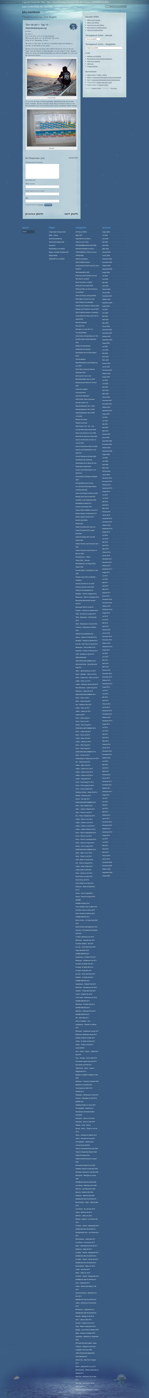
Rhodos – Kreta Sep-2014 (83, 795)
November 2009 (107, 866)
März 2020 (105, 468)
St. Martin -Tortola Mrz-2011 (84, 970)
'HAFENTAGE (80, 255)
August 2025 (106, 272)
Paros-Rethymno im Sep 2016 (84, 883)
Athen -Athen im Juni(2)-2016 (84, 859)
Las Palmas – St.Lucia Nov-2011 (85, 1242)
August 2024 (106, 306)
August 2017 (106, 572)
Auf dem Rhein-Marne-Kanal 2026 (86, 429)
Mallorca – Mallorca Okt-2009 (84, 1192)
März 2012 (105, 771)
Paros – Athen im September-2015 (86, 832)
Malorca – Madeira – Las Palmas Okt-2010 (87, 1220)
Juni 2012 (105, 761)
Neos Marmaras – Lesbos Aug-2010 (86, 688)
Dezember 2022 (107, 370)
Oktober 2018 (106, 525)
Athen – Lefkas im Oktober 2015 (85, 809)
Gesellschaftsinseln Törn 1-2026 (85, 406)
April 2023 (105, 356)
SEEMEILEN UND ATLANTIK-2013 (86, 1262)
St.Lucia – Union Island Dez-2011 (86, 974)
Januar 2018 (106, 555)
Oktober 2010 (106, 828)
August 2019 (106, 491)
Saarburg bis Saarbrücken (83, 466)
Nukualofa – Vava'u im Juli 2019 (85, 1118)
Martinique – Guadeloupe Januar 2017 (87, 1031)
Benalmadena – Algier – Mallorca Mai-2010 (87, 1203)
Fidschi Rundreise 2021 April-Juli (85, 527)
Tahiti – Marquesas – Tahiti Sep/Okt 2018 (86, 618)
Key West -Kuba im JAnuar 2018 (85, 910)
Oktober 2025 (106, 265)
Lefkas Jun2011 (80, 714)
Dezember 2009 (107, 862)
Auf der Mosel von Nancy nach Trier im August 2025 (87, 317)
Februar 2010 (106, 855)
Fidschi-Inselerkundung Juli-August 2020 (86, 1160)
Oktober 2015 (106, 643)
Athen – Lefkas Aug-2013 (83, 731)
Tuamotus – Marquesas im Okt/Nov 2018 (86, 628)
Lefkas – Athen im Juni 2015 (84, 819)
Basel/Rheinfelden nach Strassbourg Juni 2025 (86, 364)
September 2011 (107, 791)
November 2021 (107, 404)
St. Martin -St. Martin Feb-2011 (85, 964)
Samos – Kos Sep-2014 (83, 799)
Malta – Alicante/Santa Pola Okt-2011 (87, 1246)
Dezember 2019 (107, 478)
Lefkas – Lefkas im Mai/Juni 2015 (85, 829)
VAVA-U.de (90, 64)
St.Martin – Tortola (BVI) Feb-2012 (86, 991)
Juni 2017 (105, 579)
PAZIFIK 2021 (80, 1101)
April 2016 (105, 626)
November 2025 (107, 262)
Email (34, 191)
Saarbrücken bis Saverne (83, 349)
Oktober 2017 (106, 565)
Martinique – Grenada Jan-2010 (85, 940)
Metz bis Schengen (81, 322)
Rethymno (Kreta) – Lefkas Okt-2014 (86, 792)
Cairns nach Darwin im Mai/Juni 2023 (87, 493)
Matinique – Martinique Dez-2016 (85, 1011)
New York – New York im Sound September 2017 (85, 1384)
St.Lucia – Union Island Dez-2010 (86, 947)
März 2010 (105, 852)
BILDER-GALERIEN (81, 520)
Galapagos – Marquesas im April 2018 (87, 1095)
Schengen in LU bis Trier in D (84, 329)
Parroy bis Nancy (81, 392)
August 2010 (106, 835)
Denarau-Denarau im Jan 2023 (85, 583)
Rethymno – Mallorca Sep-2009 (85, 1195)
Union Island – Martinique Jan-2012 (86, 997)
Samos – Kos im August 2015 (84, 846)
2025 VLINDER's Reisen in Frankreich (87, 312)
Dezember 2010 (107, 822)
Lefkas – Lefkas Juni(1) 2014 (84, 768)
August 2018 (106, 532)
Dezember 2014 (107, 673)
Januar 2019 (106, 515)
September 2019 (107, 488)
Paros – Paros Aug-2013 (83, 748)
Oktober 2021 (106, 407)
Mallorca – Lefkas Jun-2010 (84, 1215)
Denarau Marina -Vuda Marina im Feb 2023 (87, 571)
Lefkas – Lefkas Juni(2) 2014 (84, 772)
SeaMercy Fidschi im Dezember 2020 (87, 1169)
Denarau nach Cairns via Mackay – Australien (86, 578)
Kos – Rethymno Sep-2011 (84, 704)
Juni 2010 (105, 842)
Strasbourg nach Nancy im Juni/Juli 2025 (86, 384)
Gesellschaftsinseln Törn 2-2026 (85, 409)
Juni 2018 (105, 539)
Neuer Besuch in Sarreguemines (97, 27)
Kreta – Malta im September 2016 (85, 1326)
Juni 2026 (105, 238)
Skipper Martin (48, 6)
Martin (29, 31)
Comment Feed (73, 157)
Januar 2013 (106, 748)
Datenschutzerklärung (59, 2)
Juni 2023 (105, 350)
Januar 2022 (106, 397)
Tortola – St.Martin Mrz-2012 (84, 994)
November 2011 (107, 785)
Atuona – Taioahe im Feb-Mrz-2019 (86, 637)
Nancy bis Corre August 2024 (84, 285)
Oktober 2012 (106, 758)
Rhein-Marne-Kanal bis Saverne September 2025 (85, 370)
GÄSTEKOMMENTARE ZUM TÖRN (86, 245)
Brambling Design (96, 88)
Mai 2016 (105, 623)
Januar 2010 (106, 859)
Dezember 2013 (107, 710)
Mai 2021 (105, 424)
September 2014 (107, 683)
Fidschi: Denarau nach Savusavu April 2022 (87, 545)
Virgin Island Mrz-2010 (82, 950)
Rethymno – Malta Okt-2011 (84, 1249)
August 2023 (106, 343)
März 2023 (105, 360)
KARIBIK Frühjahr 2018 (82, 903)
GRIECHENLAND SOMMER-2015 (86, 802)
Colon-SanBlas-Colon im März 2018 (86, 907)
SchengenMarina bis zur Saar (84, 483)
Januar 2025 (106, 292)
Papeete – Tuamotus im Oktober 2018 (87, 610)
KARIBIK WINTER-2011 (83, 954)
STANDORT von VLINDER (62, 6)
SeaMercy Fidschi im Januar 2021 (86, 1105)
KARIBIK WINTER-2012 (83, 980)
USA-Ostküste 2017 (81, 1356)
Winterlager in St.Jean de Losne (85, 299)
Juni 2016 (105, 619)
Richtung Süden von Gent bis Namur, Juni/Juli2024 (87, 290)
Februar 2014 (106, 704)
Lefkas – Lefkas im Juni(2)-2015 (85, 826)
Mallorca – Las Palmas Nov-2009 (85, 1189)
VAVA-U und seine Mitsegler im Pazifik (87, 1390)
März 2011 (105, 812)
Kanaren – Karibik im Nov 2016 (85, 1323)
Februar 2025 (106, 289)
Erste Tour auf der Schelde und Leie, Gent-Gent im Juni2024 (86, 277)
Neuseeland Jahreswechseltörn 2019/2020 (85, 1113)
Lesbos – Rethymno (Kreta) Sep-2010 (87, 684)
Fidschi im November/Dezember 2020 (87, 1148)
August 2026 (106, 232)
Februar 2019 (106, 512)
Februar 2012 (106, 775)
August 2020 (106, 454)
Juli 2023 (105, 346)
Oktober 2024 (106, 299)
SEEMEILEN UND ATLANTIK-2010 (86, 1199)
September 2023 (107, 340)
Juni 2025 (105, 279)
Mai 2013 (105, 734)
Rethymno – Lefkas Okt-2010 (84, 691)
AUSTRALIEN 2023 (81, 490)
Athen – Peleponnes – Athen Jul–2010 (87, 677)
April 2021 (105, 427)
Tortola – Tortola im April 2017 (84, 1044)
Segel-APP (79, 235)
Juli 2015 (105, 653)
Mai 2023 (105, 353)
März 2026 (105, 249)
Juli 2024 (105, 309)
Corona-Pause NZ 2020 (83, 1145)
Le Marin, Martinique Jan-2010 (85, 937)
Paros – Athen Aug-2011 (83, 718)
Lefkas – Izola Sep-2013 (83, 1269)
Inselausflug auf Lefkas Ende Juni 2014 (87, 758)
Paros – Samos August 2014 (84, 789)
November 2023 (107, 333)
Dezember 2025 (107, 259)
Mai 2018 (105, 542)
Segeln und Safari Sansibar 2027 (32, 6)
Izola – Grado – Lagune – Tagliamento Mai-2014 (87, 1052)
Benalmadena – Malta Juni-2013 (85, 1266)
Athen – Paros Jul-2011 (83, 698)
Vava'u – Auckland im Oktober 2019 (86, 1135)
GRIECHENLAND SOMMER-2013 (86, 728)
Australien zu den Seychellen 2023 (86, 500)
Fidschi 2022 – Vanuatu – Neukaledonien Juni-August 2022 (86, 561)
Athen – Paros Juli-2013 (83, 735)
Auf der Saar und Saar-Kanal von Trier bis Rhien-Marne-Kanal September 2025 (87, 339)
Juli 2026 (105, 235)
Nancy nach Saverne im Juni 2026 (86, 433)
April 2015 (105, 663)
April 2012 (105, 768)
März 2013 (105, 741)
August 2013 (106, 724)
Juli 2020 (105, 458)
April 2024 (105, 319)
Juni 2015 (105, 657)
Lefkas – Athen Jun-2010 (83, 681)
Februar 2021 (106, 434)
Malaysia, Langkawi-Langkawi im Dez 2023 (87, 1076)
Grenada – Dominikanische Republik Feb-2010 (87, 931)
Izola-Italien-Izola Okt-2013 (84, 1065)
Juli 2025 (105, 276)
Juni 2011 (105, 801)
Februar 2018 (106, 552)
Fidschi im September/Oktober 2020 (86, 1152)
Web (26, 198)
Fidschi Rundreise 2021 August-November (85, 531)
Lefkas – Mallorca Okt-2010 (84, 1212)
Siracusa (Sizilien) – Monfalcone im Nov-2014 (86, 1294)
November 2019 (107, 481)
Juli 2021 (105, 417)
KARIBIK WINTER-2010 (83, 917)
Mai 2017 (105, 582)
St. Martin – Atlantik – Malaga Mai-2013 (87, 1276)
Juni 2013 (105, 731)
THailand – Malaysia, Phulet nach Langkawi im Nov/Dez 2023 (86, 1348)
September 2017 (107, 569)
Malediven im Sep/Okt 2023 (84, 1085)
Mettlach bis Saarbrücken (83, 346)
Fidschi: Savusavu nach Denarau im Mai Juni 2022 (86, 551)
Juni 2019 (105, 498)
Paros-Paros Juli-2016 (82, 880)
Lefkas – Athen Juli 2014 (83, 765)
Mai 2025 (105, 282)
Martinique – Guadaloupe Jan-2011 (86, 960)
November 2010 (107, 825)
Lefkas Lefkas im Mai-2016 (84, 870)
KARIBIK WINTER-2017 (83, 1014)
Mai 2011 (105, 805)
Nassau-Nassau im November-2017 (86, 513)
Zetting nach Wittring (93, 22)
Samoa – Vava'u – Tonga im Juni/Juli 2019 (86, 1130)
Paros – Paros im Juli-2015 (84, 836)
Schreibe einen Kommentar (34, 162)
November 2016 (107, 603)
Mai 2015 (105, 660)
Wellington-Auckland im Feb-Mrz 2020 (87, 1172)
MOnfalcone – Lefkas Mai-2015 (85, 1309)
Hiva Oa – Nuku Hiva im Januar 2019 (87, 644)
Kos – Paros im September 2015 (85, 816)
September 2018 (107, 528)
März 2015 (105, 667)
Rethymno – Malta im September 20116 (85, 888)
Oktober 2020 (106, 447)
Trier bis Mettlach (81, 359)
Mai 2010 (105, 845)
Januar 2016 (106, 633)
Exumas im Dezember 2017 (84, 507)
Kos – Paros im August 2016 (84, 863)
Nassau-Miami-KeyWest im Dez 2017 (87, 510)
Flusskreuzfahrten (92, 66)
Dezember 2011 (107, 781)
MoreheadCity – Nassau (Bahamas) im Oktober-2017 (87, 1371)
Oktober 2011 (106, 788)
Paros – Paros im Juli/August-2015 (86, 839)
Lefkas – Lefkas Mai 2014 (83, 779)
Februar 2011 (106, 815)
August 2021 (106, 414)
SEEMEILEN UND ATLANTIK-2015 (86, 1299)
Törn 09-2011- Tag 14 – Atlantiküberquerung (71, 214)
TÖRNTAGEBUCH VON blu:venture (86, 252)
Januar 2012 (106, 778)
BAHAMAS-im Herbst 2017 (84, 503)
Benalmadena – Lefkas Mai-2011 (85, 1239)
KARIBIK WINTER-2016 (83, 1007)
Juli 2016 (105, 616)
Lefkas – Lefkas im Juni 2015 (84, 822)
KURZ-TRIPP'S (80, 1048)
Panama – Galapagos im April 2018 (86, 1098)
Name (30, 184)
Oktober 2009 (106, 869)
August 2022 (106, 377)
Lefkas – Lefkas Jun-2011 (83, 711)
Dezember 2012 (107, 751)
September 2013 (107, 721)
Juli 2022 (105, 380)
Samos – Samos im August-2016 (85, 896)
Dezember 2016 (107, 599)
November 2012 (107, 754)
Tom (88, 80)
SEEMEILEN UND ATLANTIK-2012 (86, 1256)
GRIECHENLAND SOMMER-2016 (86, 849)
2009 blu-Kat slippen (82, 259)
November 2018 (107, 522)
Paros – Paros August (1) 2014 (85, 782)
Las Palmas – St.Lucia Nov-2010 (85, 1209)
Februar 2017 (106, 592)
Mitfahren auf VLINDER (94, 56)
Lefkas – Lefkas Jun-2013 (83, 741)
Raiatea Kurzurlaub (81, 423)
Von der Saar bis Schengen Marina (86, 486)
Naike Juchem (91, 75)
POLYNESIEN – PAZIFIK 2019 (84, 1108)
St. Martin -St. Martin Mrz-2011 (84, 967)
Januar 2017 (106, 596)
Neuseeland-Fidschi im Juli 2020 (85, 1165)
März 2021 (105, 431)
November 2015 (107, 640)
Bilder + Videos (46, 2)
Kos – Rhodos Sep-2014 (83, 762)
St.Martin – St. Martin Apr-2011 (85, 977)
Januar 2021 (106, 437)
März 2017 (105, 589)
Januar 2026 (106, 255)
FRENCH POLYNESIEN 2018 (84, 590)
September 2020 (107, 451)
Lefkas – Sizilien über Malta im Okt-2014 (86, 1287)
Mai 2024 (105, 316)
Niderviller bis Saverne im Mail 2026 (86, 436)
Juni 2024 (105, 313)
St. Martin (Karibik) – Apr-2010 (84, 943)
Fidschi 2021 (79, 523)
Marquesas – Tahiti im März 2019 (85, 647)
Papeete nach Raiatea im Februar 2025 (87, 306)
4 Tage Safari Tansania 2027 (31, 2)
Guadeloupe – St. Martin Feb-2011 (86, 957)
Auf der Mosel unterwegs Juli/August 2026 (86, 478)
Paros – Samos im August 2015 (85, 843)
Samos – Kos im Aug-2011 (83, 725)
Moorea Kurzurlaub (81, 419)
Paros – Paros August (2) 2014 (85, 785)
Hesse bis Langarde (82, 389)
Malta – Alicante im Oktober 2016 (85, 1333)
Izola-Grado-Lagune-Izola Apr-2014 (86, 1061)
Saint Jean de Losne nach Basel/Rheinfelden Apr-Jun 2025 (85, 377)
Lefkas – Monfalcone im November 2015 (86, 1304)
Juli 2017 (105, 576)
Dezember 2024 (107, 296)
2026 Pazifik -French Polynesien (85, 399)
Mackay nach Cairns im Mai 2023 (85, 496)
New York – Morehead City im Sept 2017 (86, 1378)
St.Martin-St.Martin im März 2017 (85, 1038)
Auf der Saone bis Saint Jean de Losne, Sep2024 (87, 267)
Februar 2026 (106, 252)
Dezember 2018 (107, 518)
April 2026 (105, 245)
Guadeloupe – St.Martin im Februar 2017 (86, 1026)
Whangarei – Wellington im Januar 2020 (86, 1177)
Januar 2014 (106, 707)
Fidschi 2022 (79, 540)
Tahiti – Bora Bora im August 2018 (86, 614)
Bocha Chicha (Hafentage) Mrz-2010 (86, 927)
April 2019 (105, 505)
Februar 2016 (106, 630)
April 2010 (105, 849)
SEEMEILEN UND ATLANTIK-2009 (86, 1182)
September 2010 (107, 832)
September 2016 (107, 609)
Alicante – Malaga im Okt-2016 (85, 1316)
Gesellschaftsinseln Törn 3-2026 (85, 413)
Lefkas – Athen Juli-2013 (83, 738)
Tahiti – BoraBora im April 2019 (85, 654)
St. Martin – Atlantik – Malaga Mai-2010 (87, 1225)
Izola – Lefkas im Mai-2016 (84, 1319)
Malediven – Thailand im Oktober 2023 (87, 1081)
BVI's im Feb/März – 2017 (83, 1021)
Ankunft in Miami (103, 85)
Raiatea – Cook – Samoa (83, 1125)
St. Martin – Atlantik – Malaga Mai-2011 (87, 1252)
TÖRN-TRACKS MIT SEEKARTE (85, 1353)
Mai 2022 (105, 387)
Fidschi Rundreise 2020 (83, 1155)
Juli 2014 (105, 690)
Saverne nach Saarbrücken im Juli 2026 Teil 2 (86, 471)
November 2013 (107, 714)
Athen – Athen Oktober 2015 (84, 806)
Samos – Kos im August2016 (84, 893)
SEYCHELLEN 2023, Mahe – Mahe (86, 1343)
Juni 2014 (105, 694)
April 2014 (105, 700)
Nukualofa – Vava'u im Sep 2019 (85, 1122)
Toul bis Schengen (81, 332)
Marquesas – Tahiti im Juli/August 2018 (87, 597)
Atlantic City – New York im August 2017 (86, 1361)
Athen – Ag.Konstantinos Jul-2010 (86, 671)
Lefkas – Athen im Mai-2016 (84, 866)
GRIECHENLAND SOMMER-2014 (86, 752)
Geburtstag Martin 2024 (83, 272)
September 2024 (107, 303)
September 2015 (107, 646)
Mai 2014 (105, 697)
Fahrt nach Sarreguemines (95, 30)
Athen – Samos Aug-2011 (83, 701)
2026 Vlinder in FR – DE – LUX (85, 426)
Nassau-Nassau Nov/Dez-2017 (85, 517)
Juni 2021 (105, 421)
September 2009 (107, 872)
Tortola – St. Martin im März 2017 (85, 1041)
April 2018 (105, 545)
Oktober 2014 (106, 680)
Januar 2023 (106, 367)
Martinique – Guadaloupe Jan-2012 (86, 987)
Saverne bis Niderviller (82, 396)
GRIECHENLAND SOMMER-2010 (86, 661)
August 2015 (106, 650)
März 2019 (105, 508)
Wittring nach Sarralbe (93, 20)
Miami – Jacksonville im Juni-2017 (86, 1366)
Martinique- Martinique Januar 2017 (86, 1034)
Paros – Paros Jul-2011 (83, 721)
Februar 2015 (106, 670)
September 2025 (107, 269)
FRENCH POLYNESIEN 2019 (84, 634)
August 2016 (106, 613)
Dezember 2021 (107, 400)
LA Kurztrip (79, 416)
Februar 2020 (106, 471)
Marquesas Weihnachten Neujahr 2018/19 (86, 602)
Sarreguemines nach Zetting (95, 25)
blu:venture (31, 12)
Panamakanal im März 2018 (84, 1088)
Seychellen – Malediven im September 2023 (87, 1338)
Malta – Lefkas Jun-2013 (83, 1273)
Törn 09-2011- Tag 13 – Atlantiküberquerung (37, 26)
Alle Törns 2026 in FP (82, 402)
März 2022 (105, 394)
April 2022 (105, 390)
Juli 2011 (105, 798)
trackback (40, 205)
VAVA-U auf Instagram (93, 61)
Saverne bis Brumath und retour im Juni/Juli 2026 (86, 441)
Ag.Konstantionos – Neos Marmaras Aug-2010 (86, 665)
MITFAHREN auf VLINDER (100, 2)
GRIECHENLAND (81, 657)
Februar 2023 (106, 363)
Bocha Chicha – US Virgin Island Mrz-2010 (87, 921)
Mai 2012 (105, 764)
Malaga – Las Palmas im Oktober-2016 (87, 1330)
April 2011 (105, 808)
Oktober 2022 (106, 373)
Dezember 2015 (107, 636)
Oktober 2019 (106, 485)
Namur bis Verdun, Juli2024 (84, 282)
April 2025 (105, 286)
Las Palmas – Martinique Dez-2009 (86, 1185)
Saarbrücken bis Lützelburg (84, 460)
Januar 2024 (106, 326)
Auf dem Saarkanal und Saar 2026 (86, 456)
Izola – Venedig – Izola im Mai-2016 (86, 1058)
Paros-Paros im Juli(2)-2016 (84, 876)
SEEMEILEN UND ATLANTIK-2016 (86, 1313)
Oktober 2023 (106, 336)
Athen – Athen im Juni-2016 (84, 853)
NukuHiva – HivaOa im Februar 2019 (87, 651)
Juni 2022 (105, 383)
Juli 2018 (105, 535)
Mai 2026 (105, 242)
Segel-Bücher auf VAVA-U (83, 238)
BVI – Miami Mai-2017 (82, 1018)
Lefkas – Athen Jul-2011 (83, 708)
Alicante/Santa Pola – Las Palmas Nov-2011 (87, 1234)
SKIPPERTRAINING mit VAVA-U (85, 249)
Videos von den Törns (82, 242)
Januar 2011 (106, 818)
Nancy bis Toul (80, 326)
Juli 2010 (105, 839)
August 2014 (106, 687)
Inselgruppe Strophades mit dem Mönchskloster (107, 77)
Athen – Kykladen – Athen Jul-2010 (86, 674)
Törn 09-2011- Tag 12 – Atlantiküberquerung (34, 214)
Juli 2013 (105, 727)
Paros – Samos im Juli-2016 (84, 873)
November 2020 (107, 444)
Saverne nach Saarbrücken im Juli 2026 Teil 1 (86, 451)
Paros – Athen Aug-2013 (83, 745)
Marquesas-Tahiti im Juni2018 (84, 607)
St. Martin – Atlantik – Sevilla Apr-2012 (87, 1259)
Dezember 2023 (107, 329)
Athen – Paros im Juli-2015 (84, 812)
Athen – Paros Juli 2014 (83, 755)
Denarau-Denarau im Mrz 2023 (85, 587)
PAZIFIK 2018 (80, 1091)
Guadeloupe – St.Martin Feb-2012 (86, 984)
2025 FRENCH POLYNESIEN (84, 302)
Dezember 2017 (107, 559)
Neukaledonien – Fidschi (83, 557)
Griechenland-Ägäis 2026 (75, 2)
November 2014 (107, 677)
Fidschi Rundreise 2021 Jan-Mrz (85, 537)
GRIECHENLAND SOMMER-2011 (86, 694)
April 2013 (105, 737)
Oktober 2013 (106, 717)
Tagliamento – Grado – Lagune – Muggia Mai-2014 (85, 1069)
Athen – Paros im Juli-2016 (84, 856)
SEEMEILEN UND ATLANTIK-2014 (86, 1279)
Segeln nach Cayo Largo (104, 82)
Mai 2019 (105, 501)
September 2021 (107, 410)
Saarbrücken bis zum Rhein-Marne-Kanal (86, 354)
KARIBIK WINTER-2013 (83, 1001)
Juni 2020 (105, 461)
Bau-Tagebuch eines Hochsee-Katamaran (99, 59)
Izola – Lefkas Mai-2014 (83, 1283)
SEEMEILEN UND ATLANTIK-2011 (86, 1229)
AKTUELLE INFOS (81, 232)
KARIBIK (78, 900)
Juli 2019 (105, 495)
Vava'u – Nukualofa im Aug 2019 (85, 1138)
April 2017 (105, 586)
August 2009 (106, 876)
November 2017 (107, 562)
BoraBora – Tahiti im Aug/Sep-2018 (86, 594)
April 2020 (105, 464)
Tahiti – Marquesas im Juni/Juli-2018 (86, 624)
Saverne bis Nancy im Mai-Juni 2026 (86, 446)
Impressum (87, 2)
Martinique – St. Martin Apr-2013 (85, 1004)
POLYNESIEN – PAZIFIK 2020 (84, 1142)
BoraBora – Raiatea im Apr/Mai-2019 (87, 640)
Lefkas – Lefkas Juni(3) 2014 (84, 775)
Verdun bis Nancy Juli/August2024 (86, 295)
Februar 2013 (106, 744)
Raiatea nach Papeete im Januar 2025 (87, 309)
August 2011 (106, 795)
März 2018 (105, 549)
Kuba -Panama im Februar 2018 (85, 913)
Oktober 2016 (106, 606)
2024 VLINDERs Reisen (83, 262)
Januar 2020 (106, 474)
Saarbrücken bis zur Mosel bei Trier (86, 463)
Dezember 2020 (107, 441)
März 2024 (105, 323)
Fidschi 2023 (79, 567)
